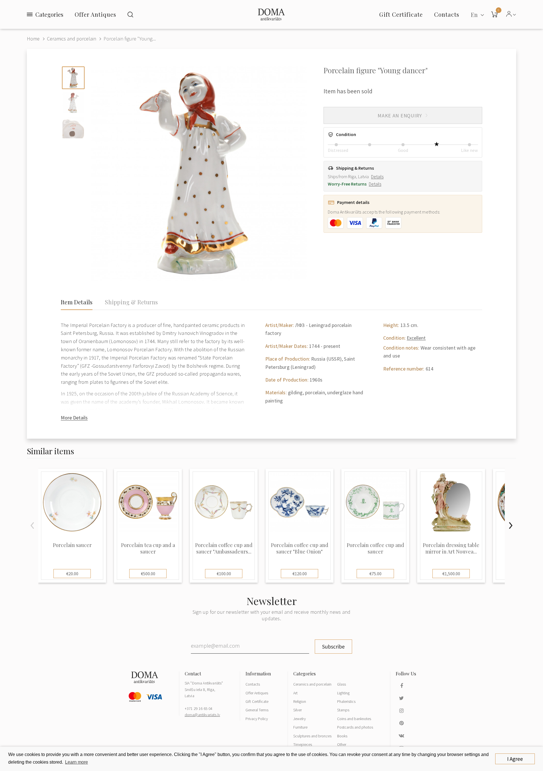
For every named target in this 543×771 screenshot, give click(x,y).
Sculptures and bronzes (312, 735)
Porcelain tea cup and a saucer (148, 548)
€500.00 (148, 573)
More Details (74, 417)
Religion (299, 701)
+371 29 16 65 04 (199, 708)
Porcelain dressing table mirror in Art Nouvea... (451, 548)
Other (341, 744)
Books (342, 735)
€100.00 (224, 573)
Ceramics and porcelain (71, 38)
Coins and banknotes (354, 718)
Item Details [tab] (76, 302)
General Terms (256, 709)
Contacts (252, 684)
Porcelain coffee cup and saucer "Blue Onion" (299, 548)
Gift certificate (401, 14)
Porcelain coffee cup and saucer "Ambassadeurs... (224, 548)
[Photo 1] (73, 77)
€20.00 (72, 573)
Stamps (343, 709)
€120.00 (299, 573)
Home (33, 38)
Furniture (300, 727)
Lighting (343, 692)
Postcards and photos (355, 727)
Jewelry (299, 718)
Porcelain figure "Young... (130, 38)
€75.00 (375, 573)
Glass (341, 684)
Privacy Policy (256, 718)
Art (295, 692)
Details (377, 176)
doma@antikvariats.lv (202, 714)
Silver (297, 709)
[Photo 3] (73, 127)
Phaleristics (346, 701)
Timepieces (302, 744)
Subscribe (333, 646)
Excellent (416, 338)
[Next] (510, 525)
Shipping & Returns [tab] (131, 302)
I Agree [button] (515, 758)
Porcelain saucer (72, 545)
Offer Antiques (95, 14)
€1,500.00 (451, 573)
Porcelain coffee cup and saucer (375, 548)
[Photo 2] (73, 102)
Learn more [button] (76, 762)
